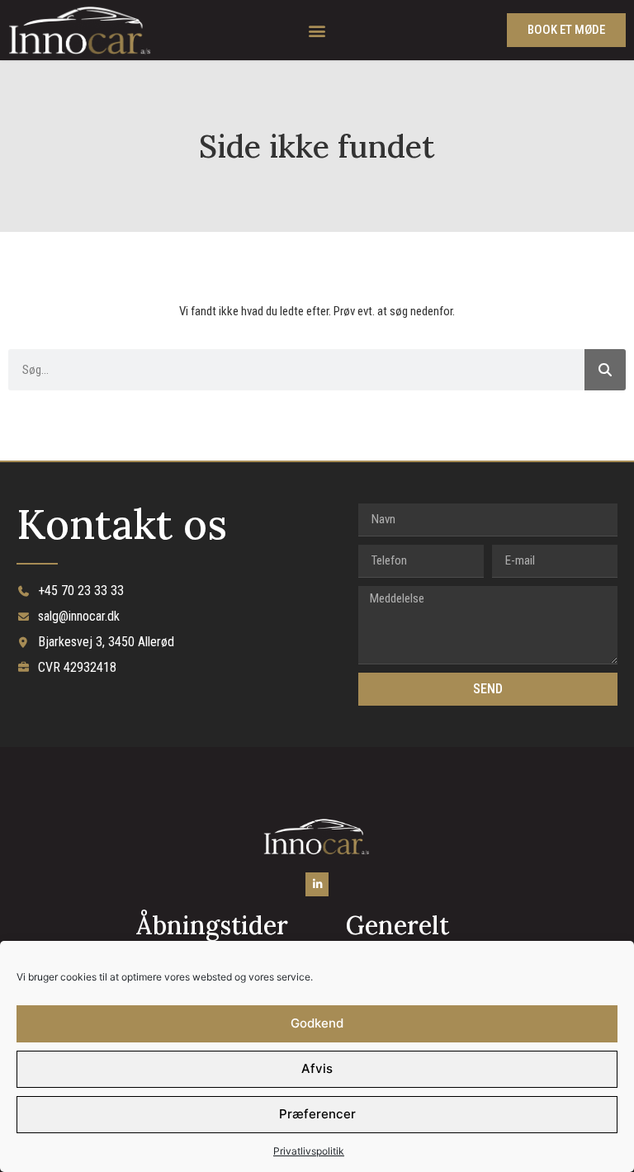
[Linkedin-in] (317, 884)
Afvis (317, 1068)
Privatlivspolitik (308, 1151)
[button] (316, 30)
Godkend (317, 1023)
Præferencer (317, 1114)
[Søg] (605, 369)
